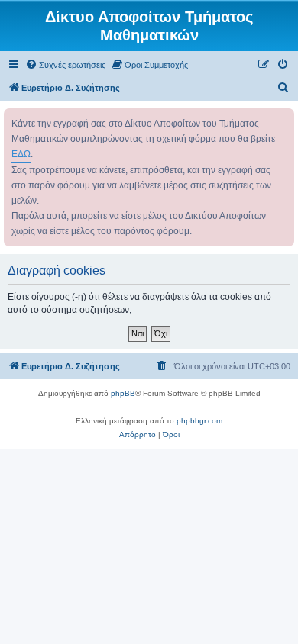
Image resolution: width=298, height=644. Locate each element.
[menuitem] (65, 65)
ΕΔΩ (21, 154)
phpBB (123, 393)
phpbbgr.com (199, 421)
